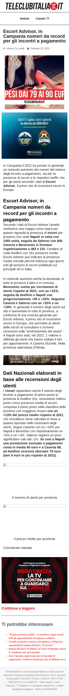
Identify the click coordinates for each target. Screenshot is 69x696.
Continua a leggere (18, 608)
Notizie (24, 18)
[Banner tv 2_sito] (34, 360)
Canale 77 (42, 18)
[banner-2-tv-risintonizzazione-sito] (34, 580)
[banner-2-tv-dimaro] (34, 135)
